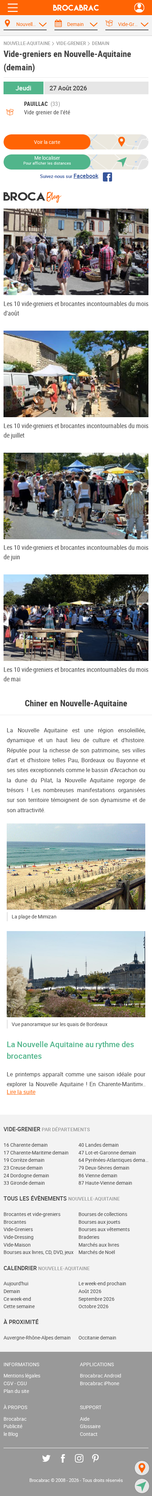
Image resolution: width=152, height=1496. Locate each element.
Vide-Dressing (19, 1237)
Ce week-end (17, 1299)
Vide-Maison (17, 1244)
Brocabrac (15, 1418)
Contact (89, 1434)
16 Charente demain (26, 1144)
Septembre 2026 (96, 1299)
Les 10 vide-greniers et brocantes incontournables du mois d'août (76, 308)
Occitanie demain (97, 1337)
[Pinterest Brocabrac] (100, 1463)
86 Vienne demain (97, 1175)
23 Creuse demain (23, 1167)
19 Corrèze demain (24, 1160)
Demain (12, 1291)
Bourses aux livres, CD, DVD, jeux (39, 1252)
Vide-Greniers (18, 1229)
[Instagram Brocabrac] (84, 1463)
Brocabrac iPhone (99, 1383)
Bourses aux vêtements (104, 1229)
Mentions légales (22, 1375)
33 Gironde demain (24, 1182)
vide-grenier (71, 43)
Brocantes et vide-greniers (32, 1214)
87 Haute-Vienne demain (105, 1182)
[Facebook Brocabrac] (68, 1463)
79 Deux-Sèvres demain (103, 1167)
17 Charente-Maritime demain (36, 1152)
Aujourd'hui (16, 1283)
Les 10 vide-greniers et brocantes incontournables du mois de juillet (76, 430)
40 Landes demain (98, 1144)
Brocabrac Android (100, 1375)
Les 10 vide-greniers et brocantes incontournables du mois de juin (76, 552)
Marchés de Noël (96, 1252)
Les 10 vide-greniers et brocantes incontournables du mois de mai (76, 674)
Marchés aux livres (98, 1244)
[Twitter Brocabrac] (51, 1463)
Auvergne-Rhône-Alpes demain (37, 1337)
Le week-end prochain (102, 1283)
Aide (84, 1418)
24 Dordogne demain (26, 1175)
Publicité (13, 1426)
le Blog (11, 1434)
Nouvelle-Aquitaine (27, 43)
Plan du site (16, 1391)
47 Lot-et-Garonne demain (107, 1152)
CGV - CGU (15, 1383)
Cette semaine (19, 1306)
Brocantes (15, 1221)
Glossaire (90, 1426)
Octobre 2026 (93, 1306)
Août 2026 (89, 1291)
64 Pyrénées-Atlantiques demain (113, 1160)
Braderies (88, 1237)
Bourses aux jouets (99, 1221)
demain (100, 43)
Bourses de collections (102, 1214)
